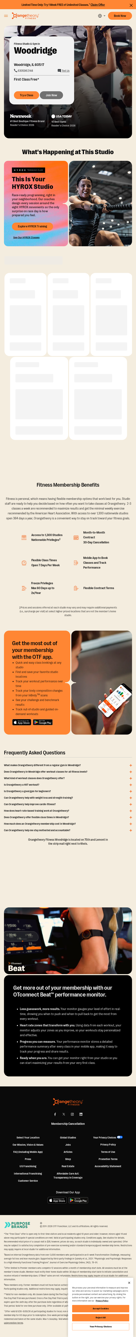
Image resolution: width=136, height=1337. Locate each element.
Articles (68, 1151)
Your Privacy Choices (101, 1326)
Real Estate (68, 1166)
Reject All (101, 1317)
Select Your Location (28, 1137)
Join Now (51, 95)
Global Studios (68, 1137)
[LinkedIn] (81, 1114)
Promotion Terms (108, 1159)
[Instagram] (72, 1114)
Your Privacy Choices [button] (104, 1137)
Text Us (65, 70)
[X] (64, 1114)
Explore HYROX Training (32, 226)
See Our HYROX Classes (26, 237)
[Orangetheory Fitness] (68, 1102)
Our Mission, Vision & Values (28, 1144)
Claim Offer (98, 5)
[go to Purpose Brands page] (17, 1225)
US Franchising (28, 1166)
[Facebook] (55, 1114)
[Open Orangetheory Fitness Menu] (6, 16)
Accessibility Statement (108, 1166)
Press (28, 1159)
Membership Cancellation (68, 1124)
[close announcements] (131, 5)
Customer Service (28, 1180)
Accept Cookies (101, 1308)
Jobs (67, 1144)
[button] (101, 16)
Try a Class (26, 95)
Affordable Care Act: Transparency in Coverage (68, 1175)
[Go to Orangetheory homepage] (25, 15)
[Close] (129, 1282)
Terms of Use (108, 1151)
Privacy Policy (108, 1144)
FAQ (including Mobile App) (28, 1151)
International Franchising (28, 1173)
